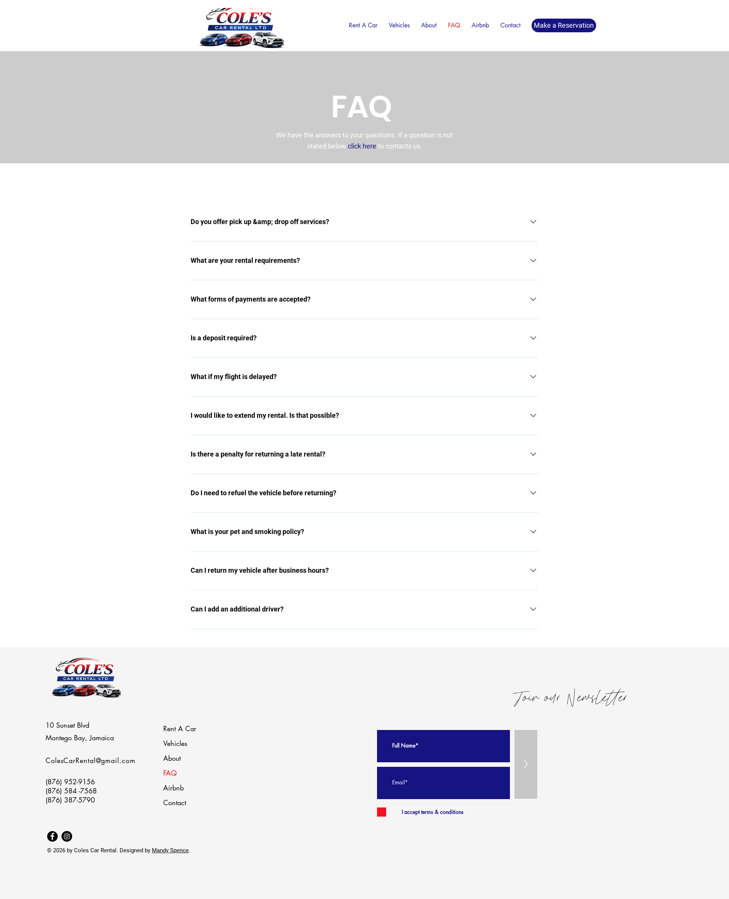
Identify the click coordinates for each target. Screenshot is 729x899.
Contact (174, 802)
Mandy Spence (170, 850)
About (172, 758)
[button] (363, 25)
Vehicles (175, 743)
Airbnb (173, 787)
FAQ (170, 772)
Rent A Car (179, 728)
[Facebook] (52, 836)
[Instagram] (67, 836)
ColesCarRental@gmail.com (91, 760)
